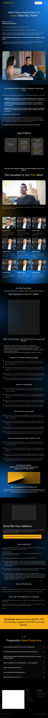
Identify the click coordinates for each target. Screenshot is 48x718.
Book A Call (40, 692)
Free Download (29, 698)
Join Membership (30, 700)
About (28, 694)
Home (28, 692)
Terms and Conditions (42, 694)
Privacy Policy (40, 696)
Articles (28, 696)
